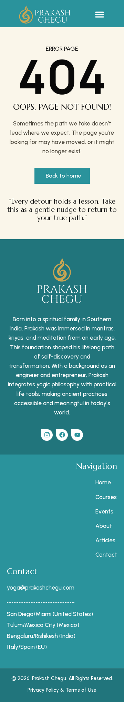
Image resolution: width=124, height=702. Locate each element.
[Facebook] (62, 435)
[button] (99, 14)
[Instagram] (47, 435)
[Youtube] (77, 435)
